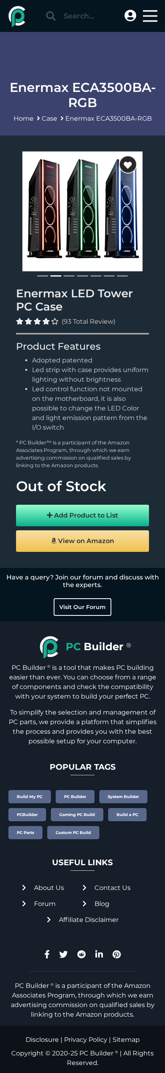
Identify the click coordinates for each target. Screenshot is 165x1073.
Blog (101, 904)
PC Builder (96, 1053)
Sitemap (126, 1039)
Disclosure (42, 1039)
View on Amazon (85, 541)
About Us (48, 888)
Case (49, 118)
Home (24, 118)
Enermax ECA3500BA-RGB (108, 118)
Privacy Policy (85, 1039)
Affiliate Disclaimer (88, 920)
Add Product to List (85, 515)
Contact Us (112, 888)
